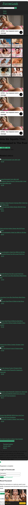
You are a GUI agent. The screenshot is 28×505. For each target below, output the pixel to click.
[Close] (0, 464)
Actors (5, 13)
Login (2, 477)
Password (3, 475)
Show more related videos (7, 441)
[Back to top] (0, 462)
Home (4, 11)
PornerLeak (10, 3)
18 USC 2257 (7, 446)
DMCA (5, 448)
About (2, 147)
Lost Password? (8, 477)
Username (3, 473)
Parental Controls (8, 444)
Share (8, 147)
